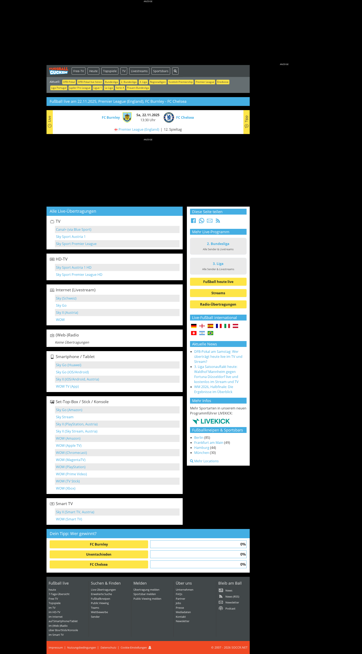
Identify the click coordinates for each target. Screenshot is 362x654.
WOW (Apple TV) (68, 445)
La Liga (109, 88)
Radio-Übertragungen (218, 304)
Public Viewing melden (147, 599)
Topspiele (110, 71)
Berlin (198, 437)
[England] (202, 326)
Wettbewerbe (99, 612)
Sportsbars (160, 71)
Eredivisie (223, 82)
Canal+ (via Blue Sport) (73, 229)
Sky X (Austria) (67, 312)
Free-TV (78, 71)
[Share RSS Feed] (218, 222)
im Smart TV (56, 635)
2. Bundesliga (129, 82)
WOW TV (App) (67, 386)
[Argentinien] (202, 333)
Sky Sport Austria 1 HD (74, 267)
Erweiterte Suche (101, 594)
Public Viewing (100, 603)
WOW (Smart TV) (69, 519)
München (201, 452)
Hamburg (201, 447)
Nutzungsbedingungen (81, 647)
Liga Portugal (58, 88)
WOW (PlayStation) (70, 467)
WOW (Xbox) (65, 488)
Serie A (120, 88)
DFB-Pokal (69, 82)
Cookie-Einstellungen (134, 647)
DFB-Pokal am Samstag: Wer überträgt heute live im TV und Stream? (218, 356)
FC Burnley (99, 544)
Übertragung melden (146, 589)
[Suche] (175, 71)
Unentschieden (98, 554)
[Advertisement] (148, 33)
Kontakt (181, 617)
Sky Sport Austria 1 (71, 236)
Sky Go (61, 305)
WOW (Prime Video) (71, 474)
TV (123, 71)
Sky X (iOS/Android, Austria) (77, 379)
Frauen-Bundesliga (138, 88)
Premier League (205, 82)
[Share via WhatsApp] (201, 222)
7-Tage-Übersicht (59, 594)
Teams (95, 608)
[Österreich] (235, 326)
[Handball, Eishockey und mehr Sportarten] (211, 421)
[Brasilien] (210, 333)
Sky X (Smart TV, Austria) (75, 512)
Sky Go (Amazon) (69, 410)
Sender (95, 617)
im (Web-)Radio (58, 626)
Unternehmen (184, 589)
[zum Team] (126, 117)
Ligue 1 (97, 88)
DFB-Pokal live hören (90, 82)
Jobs (178, 603)
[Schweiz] (194, 333)
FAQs (179, 594)
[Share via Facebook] (193, 222)
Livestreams (139, 71)
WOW (60, 319)
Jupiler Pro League (79, 88)
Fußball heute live (218, 281)
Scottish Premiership (181, 82)
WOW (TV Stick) (68, 481)
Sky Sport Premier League (76, 243)
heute (52, 589)
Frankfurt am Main (208, 442)
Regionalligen (158, 82)
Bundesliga (111, 82)
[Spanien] (210, 326)
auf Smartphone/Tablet (63, 621)
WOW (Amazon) (68, 438)
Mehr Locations (206, 461)
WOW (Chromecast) (71, 452)
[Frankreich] (219, 326)
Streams (218, 293)
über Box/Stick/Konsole (63, 630)
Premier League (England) (139, 129)
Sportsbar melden (144, 594)
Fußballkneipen (100, 599)
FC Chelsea (99, 564)
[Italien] (227, 326)
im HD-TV (54, 612)
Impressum (56, 647)
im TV (52, 608)
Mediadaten (183, 612)
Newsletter (182, 621)
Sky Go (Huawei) (68, 365)
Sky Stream (65, 417)
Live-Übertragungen (103, 589)
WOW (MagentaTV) (70, 459)
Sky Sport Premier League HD (79, 274)
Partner (180, 599)
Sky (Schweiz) (66, 298)
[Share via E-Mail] (209, 222)
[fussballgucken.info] (59, 71)
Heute (93, 71)
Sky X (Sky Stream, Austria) (76, 431)
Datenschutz (108, 647)
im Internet (56, 617)
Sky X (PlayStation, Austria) (77, 424)
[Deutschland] (194, 326)
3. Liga (143, 82)
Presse (180, 608)
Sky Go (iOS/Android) (72, 372)
